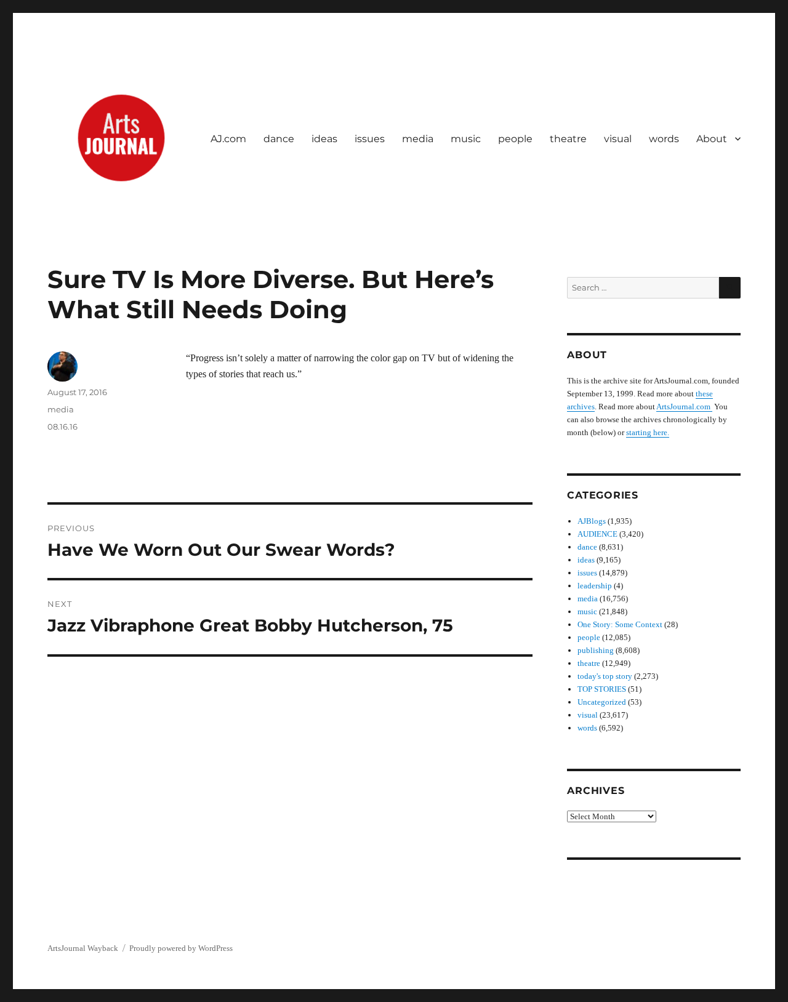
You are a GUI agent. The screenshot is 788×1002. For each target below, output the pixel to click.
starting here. (647, 432)
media (417, 139)
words (664, 139)
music (466, 139)
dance (278, 139)
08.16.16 (62, 426)
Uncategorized (601, 702)
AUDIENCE (597, 534)
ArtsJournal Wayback (82, 948)
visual (618, 139)
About (711, 139)
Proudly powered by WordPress (181, 948)
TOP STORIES (601, 689)
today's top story (604, 676)
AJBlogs (591, 521)
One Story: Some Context (619, 624)
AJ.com (228, 139)
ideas (324, 139)
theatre (568, 139)
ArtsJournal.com (684, 406)
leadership (594, 585)
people (515, 139)
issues (370, 139)
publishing (595, 650)
